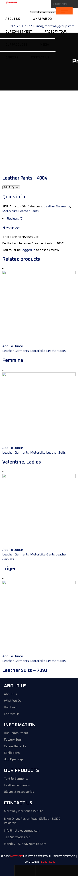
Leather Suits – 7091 (25, 670)
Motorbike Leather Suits (48, 351)
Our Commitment (16, 733)
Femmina (12, 360)
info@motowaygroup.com (55, 26)
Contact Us (11, 714)
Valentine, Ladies (21, 462)
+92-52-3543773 (21, 26)
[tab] (39, 218)
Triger (9, 568)
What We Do (13, 700)
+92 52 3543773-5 (17, 837)
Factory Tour (13, 739)
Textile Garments (16, 778)
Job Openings (14, 759)
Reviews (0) (15, 218)
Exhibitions (12, 753)
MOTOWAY (16, 856)
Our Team (11, 707)
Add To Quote (11, 187)
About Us (10, 694)
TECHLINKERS (47, 862)
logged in (28, 250)
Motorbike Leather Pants (20, 211)
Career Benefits (15, 746)
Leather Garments (57, 206)
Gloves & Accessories (19, 791)
